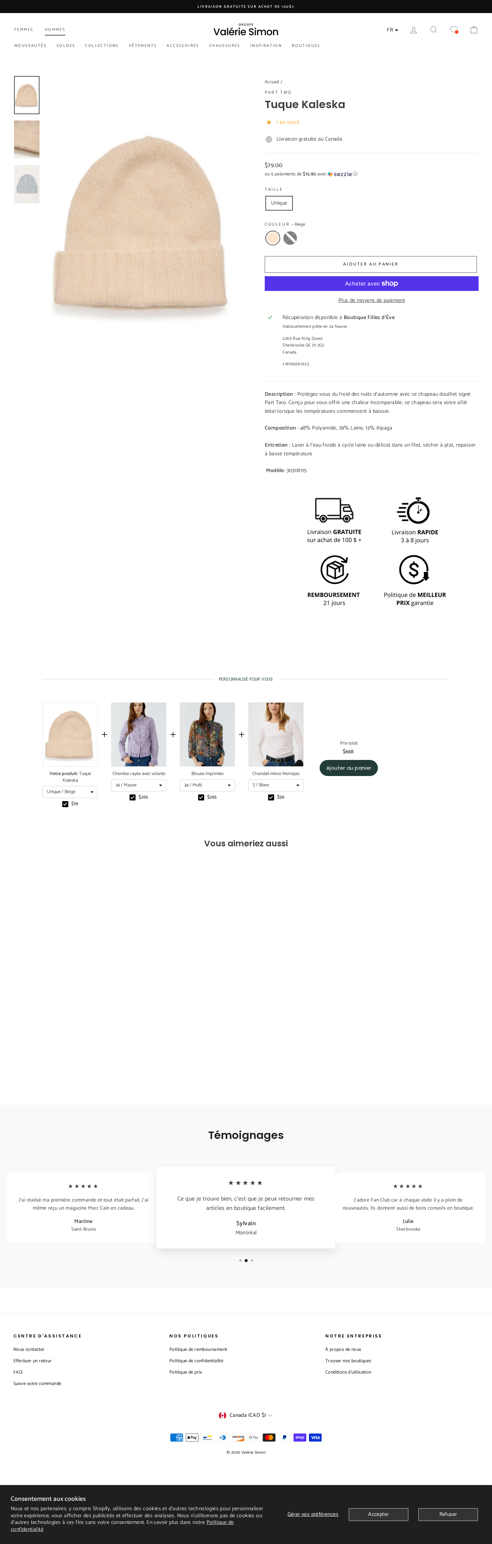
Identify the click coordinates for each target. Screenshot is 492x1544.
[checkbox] (65, 804)
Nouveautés (30, 46)
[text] (246, 679)
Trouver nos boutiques (348, 1361)
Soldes (66, 46)
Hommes (55, 29)
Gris (290, 238)
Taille (274, 189)
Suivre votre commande (37, 1384)
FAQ (17, 1372)
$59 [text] (280, 797)
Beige (272, 238)
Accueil (272, 82)
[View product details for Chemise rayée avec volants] (138, 734)
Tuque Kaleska (70, 777)
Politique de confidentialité (196, 1361)
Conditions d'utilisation (348, 1372)
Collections (101, 46)
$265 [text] (143, 797)
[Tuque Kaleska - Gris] (73, 1065)
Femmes (23, 29)
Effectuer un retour (32, 1361)
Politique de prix (185, 1372)
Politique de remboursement (198, 1350)
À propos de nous (343, 1350)
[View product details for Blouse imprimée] (207, 734)
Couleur (285, 224)
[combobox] (70, 792)
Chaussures (224, 46)
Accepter (378, 1514)
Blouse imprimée (207, 774)
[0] (453, 30)
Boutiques (306, 46)
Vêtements (143, 46)
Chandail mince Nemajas (276, 774)
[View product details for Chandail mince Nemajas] (276, 734)
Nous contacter (29, 1350)
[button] (372, 174)
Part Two (278, 92)
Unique (279, 203)
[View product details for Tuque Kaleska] (70, 734)
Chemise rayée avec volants (138, 774)
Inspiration (266, 46)
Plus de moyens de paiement (371, 300)
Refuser (448, 1514)
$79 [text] (74, 804)
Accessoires (183, 46)
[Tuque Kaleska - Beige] (64, 1065)
